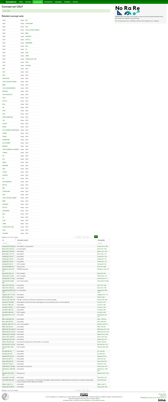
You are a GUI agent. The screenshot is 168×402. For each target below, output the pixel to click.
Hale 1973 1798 (101, 285)
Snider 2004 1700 (102, 366)
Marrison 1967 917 (102, 324)
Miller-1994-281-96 (7, 326)
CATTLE (27, 39)
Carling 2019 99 (101, 264)
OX (26, 49)
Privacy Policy (162, 394)
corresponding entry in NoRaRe (126, 21)
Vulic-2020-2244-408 (8, 380)
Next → (88, 237)
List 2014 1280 (101, 305)
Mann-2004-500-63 (7, 321)
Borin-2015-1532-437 (8, 249)
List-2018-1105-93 (7, 307)
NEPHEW (5, 91)
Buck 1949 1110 (101, 254)
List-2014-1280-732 (7, 305)
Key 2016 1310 (101, 302)
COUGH (4, 123)
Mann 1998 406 (101, 319)
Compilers (67, 2)
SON (3, 72)
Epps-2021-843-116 (7, 273)
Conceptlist (101, 240)
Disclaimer (163, 396)
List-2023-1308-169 (7, 312)
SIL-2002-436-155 (7, 354)
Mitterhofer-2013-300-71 (9, 329)
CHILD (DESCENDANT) (9, 88)
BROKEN (5, 146)
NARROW (5, 165)
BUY (3, 159)
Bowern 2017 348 (102, 251)
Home (21, 2)
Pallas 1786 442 (101, 342)
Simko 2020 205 (101, 361)
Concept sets (38, 2)
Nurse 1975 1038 (102, 337)
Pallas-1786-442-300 (8, 342)
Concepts (28, 2)
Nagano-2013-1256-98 (8, 334)
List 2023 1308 (101, 312)
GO (3, 156)
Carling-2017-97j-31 (7, 261)
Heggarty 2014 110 (102, 294)
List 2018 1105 (101, 307)
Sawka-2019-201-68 (8, 356)
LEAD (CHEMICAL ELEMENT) (10, 149)
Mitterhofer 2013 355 (103, 332)
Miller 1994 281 (101, 326)
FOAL (27, 62)
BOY (26, 20)
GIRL (26, 27)
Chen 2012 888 (101, 266)
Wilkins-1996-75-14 (7, 384)
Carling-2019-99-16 (7, 264)
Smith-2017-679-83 (7, 364)
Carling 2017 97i (101, 259)
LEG (3, 120)
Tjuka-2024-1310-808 (8, 377)
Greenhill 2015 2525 (103, 281)
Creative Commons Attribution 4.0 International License (89, 400)
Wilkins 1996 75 (101, 384)
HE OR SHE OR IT (7, 94)
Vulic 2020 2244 (101, 380)
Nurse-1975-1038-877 (8, 337)
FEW (3, 169)
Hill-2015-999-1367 (7, 297)
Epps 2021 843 (101, 273)
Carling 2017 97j (101, 261)
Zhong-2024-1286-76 (8, 387)
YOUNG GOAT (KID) (31, 59)
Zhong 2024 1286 (102, 387)
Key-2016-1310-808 (7, 302)
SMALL (4, 162)
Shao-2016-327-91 (7, 359)
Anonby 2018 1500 (102, 246)
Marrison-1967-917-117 (8, 324)
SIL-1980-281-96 (7, 351)
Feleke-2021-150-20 (8, 276)
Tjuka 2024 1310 (102, 377)
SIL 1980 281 (101, 351)
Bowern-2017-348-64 (8, 251)
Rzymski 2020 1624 (102, 347)
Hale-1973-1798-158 (8, 285)
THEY (4, 98)
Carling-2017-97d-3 (7, 256)
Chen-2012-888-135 (8, 266)
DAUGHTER (5, 78)
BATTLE (4, 185)
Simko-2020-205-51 (7, 361)
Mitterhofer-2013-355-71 (9, 332)
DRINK (4, 127)
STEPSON (28, 36)
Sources (75, 2)
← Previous (78, 237)
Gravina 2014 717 (102, 278)
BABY (26, 33)
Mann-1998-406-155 (8, 319)
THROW (4, 152)
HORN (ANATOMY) (7, 117)
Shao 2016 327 (101, 359)
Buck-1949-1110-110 (8, 254)
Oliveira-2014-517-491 (8, 339)
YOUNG (4, 172)
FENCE (4, 136)
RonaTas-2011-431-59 (8, 344)
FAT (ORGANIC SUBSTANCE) (10, 130)
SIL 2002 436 (101, 354)
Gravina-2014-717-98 (8, 278)
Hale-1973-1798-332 (8, 288)
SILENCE (5, 175)
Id (3, 240)
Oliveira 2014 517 (102, 339)
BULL (26, 46)
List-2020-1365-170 (7, 310)
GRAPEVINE (5, 140)
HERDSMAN (28, 43)
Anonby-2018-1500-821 (8, 246)
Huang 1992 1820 (102, 299)
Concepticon (10, 1)
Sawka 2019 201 (102, 356)
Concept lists (48, 2)
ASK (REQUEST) (7, 182)
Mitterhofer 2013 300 (103, 329)
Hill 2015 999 (101, 297)
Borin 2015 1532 (102, 249)
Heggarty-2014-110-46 (8, 294)
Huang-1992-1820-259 (8, 299)
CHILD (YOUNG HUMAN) (32, 30)
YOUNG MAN (29, 23)
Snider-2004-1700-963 (8, 366)
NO (3, 178)
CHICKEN (28, 65)
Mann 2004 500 (101, 321)
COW (26, 52)
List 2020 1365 (101, 310)
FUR (3, 114)
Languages (58, 2)
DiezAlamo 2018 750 (103, 269)
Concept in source (22, 240)
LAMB (27, 56)
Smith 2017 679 (101, 364)
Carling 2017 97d (102, 256)
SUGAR (4, 133)
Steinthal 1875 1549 (102, 373)
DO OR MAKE (6, 143)
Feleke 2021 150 (102, 276)
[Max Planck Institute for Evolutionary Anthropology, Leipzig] (5, 396)
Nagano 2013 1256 (102, 334)
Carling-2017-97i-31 (7, 259)
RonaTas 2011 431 (102, 344)
